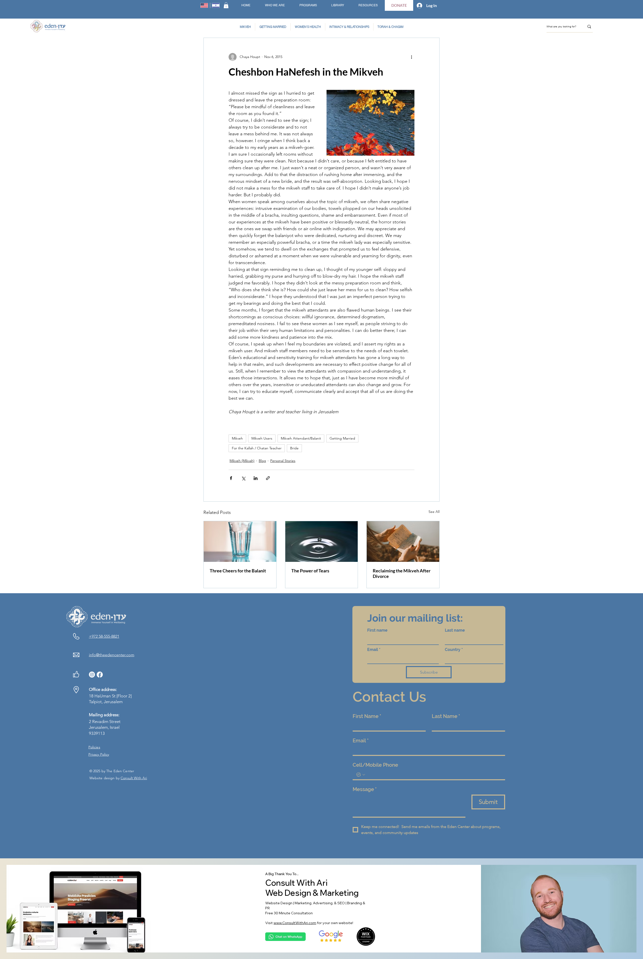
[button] (226, 5)
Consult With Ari (134, 778)
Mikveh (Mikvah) (242, 460)
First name (377, 630)
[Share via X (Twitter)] (243, 478)
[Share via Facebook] (231, 478)
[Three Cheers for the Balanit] (240, 541)
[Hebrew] (216, 5)
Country (454, 649)
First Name (367, 716)
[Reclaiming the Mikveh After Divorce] (403, 541)
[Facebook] (100, 675)
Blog (262, 460)
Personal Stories (282, 460)
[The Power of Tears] (321, 541)
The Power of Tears (310, 570)
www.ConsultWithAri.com (295, 923)
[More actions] (411, 57)
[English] (204, 5)
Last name (455, 630)
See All (434, 511)
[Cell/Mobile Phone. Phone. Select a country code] (361, 775)
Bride (294, 448)
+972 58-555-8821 (104, 636)
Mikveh (237, 438)
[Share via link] (267, 478)
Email (374, 649)
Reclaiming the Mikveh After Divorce (402, 573)
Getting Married (342, 438)
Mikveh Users (261, 438)
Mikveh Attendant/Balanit (301, 438)
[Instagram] (92, 675)
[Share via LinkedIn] (255, 478)
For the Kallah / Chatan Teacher (257, 448)
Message (365, 789)
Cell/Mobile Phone (375, 765)
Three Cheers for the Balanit (238, 570)
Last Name (446, 716)
